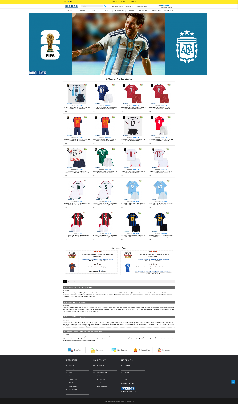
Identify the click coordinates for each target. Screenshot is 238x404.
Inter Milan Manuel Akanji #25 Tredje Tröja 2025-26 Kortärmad (97, 270)
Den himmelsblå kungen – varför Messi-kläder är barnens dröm (83, 331)
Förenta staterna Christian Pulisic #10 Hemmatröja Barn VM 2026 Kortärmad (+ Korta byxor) (77, 173)
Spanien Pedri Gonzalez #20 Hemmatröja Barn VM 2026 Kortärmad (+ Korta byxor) (105, 139)
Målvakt (131, 10)
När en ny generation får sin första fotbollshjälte (78, 287)
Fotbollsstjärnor (119, 10)
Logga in (121, 6)
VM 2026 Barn (143, 10)
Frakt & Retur (100, 369)
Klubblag (70, 10)
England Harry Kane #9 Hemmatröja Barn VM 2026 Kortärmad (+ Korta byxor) (133, 172)
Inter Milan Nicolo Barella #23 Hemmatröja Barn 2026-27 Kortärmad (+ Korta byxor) (160, 236)
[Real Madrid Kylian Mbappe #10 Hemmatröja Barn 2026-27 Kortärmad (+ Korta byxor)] (77, 190)
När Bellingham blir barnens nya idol (74, 302)
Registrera (115, 6)
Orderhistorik (128, 369)
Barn (94, 10)
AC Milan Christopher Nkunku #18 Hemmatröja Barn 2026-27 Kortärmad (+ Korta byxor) (105, 236)
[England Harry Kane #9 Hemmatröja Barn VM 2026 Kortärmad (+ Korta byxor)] (133, 158)
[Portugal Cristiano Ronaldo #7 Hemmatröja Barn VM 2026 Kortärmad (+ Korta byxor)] (133, 93)
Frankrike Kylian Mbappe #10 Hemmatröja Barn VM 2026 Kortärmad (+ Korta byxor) (105, 107)
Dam (106, 10)
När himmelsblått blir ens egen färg (74, 317)
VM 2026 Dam (168, 10)
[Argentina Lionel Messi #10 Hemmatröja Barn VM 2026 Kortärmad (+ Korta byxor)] (77, 93)
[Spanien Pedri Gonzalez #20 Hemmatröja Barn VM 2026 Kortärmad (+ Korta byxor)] (105, 126)
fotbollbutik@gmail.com (141, 6)
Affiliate (127, 372)
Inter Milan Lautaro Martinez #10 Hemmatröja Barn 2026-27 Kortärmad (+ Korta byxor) (133, 236)
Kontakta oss (166, 350)
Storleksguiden (101, 375)
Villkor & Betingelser (102, 386)
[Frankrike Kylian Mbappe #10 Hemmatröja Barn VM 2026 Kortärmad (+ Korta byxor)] (105, 93)
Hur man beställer (102, 372)
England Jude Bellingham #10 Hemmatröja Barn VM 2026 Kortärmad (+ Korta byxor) (160, 172)
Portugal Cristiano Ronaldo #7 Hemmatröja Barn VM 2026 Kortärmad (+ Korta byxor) (132, 107)
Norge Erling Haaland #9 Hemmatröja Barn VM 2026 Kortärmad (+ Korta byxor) (161, 139)
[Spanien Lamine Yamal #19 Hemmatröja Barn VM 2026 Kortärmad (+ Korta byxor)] (77, 126)
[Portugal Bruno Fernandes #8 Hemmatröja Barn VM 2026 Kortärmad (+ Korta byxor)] (161, 93)
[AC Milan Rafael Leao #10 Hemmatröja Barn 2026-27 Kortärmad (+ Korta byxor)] (77, 222)
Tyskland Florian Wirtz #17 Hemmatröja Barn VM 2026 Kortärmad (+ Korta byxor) (132, 139)
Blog (126, 379)
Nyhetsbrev (128, 375)
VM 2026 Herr (156, 10)
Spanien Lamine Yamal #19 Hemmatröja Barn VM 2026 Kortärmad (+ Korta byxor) (77, 139)
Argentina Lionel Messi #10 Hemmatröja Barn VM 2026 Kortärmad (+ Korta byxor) (77, 107)
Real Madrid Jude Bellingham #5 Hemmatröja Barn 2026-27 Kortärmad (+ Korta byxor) (105, 204)
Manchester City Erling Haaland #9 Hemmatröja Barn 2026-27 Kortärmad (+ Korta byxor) (133, 204)
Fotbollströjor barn (124, 401)
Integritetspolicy (101, 382)
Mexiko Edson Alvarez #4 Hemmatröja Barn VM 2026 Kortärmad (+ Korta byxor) (105, 172)
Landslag (82, 10)
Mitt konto (127, 365)
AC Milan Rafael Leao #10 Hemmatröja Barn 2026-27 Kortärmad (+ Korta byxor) (77, 236)
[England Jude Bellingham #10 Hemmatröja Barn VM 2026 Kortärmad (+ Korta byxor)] (161, 158)
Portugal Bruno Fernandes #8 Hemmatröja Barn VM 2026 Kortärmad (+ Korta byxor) (160, 107)
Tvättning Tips (101, 379)
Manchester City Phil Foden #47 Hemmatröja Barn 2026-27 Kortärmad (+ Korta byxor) (161, 204)
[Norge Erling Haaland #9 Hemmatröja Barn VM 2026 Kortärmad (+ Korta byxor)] (161, 126)
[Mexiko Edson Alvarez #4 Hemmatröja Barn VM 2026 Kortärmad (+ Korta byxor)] (105, 158)
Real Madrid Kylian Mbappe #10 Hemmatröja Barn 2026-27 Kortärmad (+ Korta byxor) (77, 204)
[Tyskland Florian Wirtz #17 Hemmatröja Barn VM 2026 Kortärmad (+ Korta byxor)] (133, 126)
